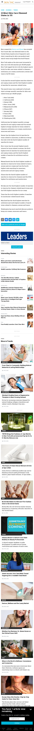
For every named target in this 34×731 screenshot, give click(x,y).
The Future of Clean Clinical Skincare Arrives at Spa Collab (17, 467)
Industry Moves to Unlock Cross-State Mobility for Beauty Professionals (14, 538)
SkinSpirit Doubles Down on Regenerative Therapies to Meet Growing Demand (15, 396)
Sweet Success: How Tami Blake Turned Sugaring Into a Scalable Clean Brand (15, 574)
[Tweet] (13, 219)
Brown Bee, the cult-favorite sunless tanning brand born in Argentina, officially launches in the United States (17, 508)
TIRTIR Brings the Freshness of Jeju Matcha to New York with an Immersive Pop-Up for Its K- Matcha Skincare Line (17, 436)
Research (3, 275)
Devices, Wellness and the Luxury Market (15, 603)
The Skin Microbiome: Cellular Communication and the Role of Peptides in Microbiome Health (13, 279)
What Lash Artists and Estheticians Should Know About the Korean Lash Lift (13, 261)
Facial (3, 694)
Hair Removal (5, 392)
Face (2, 322)
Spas (3, 658)
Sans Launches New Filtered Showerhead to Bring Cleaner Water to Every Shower (13, 308)
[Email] (2, 219)
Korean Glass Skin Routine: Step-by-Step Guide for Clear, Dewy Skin (15, 698)
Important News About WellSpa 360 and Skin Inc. (13, 316)
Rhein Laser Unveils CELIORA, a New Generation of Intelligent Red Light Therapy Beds (12, 299)
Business (8, 10)
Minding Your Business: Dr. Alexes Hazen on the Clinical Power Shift (16, 632)
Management (5, 628)
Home (2, 10)
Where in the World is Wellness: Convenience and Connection (16, 662)
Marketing (5, 362)
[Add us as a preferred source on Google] (17, 219)
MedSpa (4, 600)
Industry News (4, 267)
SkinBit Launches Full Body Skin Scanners (13, 269)
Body (2, 295)
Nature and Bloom (18, 49)
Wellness (3, 305)
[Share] (6, 219)
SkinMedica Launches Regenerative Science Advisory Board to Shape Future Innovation (13, 289)
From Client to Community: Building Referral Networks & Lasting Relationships (16, 366)
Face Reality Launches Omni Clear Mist (13, 324)
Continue (17, 723)
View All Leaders (17, 247)
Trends (15, 10)
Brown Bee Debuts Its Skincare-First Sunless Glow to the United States (16, 503)
